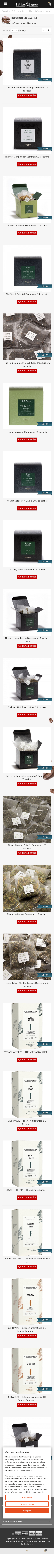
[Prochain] (48, 30)
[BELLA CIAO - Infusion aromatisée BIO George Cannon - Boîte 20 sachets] (27, 1371)
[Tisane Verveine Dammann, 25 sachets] (27, 406)
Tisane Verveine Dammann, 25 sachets (27, 432)
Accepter (27, 1511)
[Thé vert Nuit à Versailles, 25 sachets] (27, 681)
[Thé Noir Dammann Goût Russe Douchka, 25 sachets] (27, 336)
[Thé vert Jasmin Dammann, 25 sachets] (27, 543)
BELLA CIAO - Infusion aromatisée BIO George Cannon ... (27, 1398)
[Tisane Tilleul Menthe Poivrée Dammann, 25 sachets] (27, 957)
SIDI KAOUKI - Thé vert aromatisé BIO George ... (27, 1122)
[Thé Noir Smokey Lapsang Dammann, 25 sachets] (27, 61)
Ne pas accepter (27, 1504)
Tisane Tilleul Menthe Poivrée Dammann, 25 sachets (27, 984)
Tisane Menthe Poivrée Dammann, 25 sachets (27, 847)
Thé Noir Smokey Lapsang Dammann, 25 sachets (27, 89)
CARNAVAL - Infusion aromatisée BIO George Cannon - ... (27, 1329)
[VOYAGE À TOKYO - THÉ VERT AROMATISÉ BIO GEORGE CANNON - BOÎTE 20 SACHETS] (27, 1026)
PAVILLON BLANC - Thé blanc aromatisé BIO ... (27, 1260)
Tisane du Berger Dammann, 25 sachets (27, 914)
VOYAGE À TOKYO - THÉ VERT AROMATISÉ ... (27, 1052)
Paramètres (27, 1497)
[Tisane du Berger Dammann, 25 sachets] (27, 888)
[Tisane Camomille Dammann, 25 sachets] (27, 199)
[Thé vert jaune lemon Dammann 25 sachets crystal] (27, 612)
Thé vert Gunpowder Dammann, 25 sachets (27, 157)
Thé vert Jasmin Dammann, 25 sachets (27, 570)
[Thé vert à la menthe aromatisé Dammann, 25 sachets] (27, 750)
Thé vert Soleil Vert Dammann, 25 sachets (27, 501)
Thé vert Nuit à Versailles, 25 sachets (27, 707)
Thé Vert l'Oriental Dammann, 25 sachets (27, 294)
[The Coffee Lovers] (27, 4)
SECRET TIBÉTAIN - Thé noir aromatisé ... (27, 1190)
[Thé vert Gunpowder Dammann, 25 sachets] (27, 130)
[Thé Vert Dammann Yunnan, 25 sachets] (27, 1440)
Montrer (6, 30)
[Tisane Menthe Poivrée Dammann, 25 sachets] (27, 819)
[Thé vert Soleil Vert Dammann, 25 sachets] (27, 474)
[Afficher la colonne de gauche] (9, 1551)
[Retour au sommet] (27, 1551)
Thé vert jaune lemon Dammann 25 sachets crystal (27, 640)
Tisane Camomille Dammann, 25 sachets (27, 226)
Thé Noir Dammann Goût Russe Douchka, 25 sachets (27, 364)
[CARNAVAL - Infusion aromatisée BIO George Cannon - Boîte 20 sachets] (27, 1301)
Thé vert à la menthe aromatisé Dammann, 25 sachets (27, 777)
